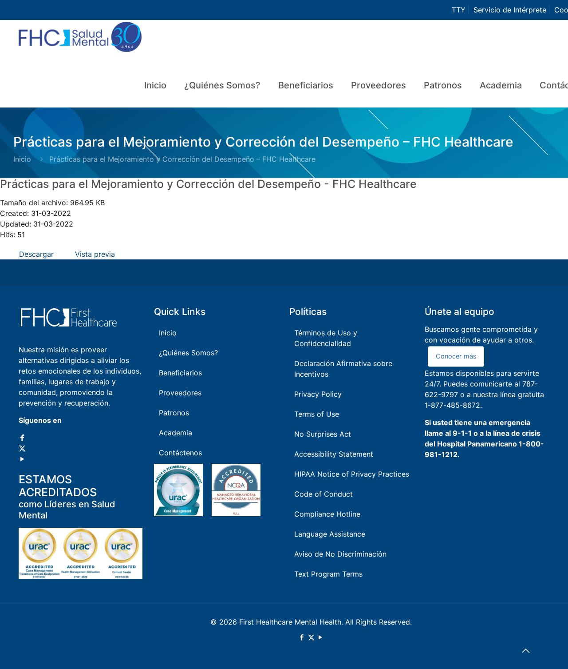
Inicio (22, 159)
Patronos (174, 412)
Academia (175, 432)
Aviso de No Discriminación (340, 554)
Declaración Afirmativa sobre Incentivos (343, 368)
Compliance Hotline (327, 514)
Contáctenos (180, 452)
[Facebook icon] (22, 437)
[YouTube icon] (22, 458)
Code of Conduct (323, 494)
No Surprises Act (322, 434)
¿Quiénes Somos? (188, 352)
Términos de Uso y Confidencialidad (325, 338)
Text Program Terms (328, 573)
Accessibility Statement (333, 454)
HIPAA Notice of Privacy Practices (351, 474)
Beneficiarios (180, 372)
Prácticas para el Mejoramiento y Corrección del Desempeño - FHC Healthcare (208, 184)
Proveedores (180, 392)
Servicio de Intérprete (509, 9)
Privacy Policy (318, 394)
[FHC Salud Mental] (80, 42)
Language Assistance (329, 534)
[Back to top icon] (525, 650)
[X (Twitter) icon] (22, 448)
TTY (458, 9)
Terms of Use (316, 414)
